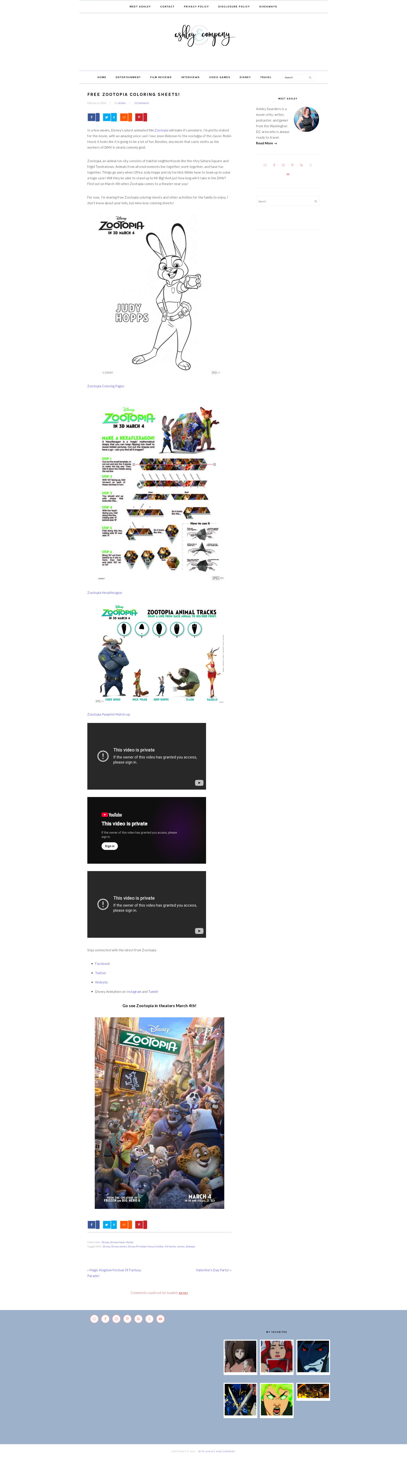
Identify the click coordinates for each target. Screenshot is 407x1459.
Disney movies (119, 1246)
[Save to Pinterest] (141, 117)
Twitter (100, 973)
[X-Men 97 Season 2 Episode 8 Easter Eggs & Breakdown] (313, 1371)
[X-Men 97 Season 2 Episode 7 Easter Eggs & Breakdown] (240, 1414)
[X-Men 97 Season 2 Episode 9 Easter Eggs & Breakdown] (277, 1371)
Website (101, 982)
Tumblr (153, 991)
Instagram (133, 991)
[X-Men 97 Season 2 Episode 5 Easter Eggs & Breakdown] (313, 1397)
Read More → (266, 143)
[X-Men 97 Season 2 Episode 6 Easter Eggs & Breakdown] (277, 1414)
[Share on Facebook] (93, 117)
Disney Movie (117, 1242)
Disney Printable (137, 1246)
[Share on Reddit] (126, 117)
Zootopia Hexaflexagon (104, 592)
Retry (183, 1293)
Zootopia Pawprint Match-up (108, 714)
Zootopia (161, 130)
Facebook (102, 963)
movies (181, 1246)
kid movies (170, 1246)
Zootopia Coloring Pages (105, 386)
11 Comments (141, 103)
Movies (130, 1242)
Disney (105, 1242)
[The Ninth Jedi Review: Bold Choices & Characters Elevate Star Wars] (240, 1371)
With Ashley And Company (203, 43)
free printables (155, 1246)
